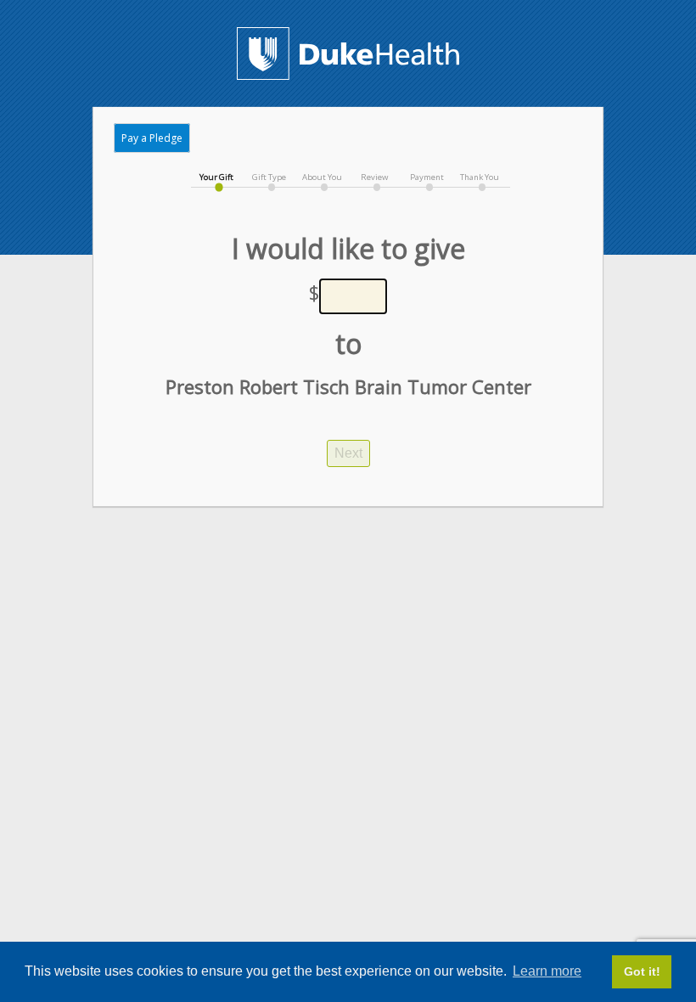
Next (348, 453)
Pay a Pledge (151, 138)
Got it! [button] (642, 971)
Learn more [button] (547, 971)
